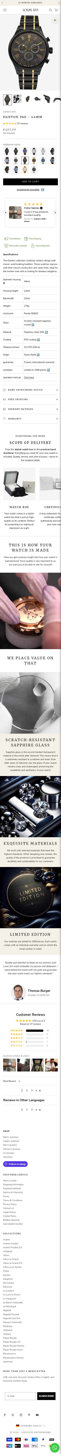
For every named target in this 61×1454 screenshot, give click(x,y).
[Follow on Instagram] (21, 1415)
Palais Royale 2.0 (11, 1341)
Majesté (7, 1310)
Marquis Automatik (12, 1322)
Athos (6, 1255)
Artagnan (8, 1251)
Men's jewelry (10, 1144)
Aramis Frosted (10, 1243)
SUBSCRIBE (46, 1396)
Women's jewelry (11, 1149)
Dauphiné (8, 1278)
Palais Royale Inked (13, 1349)
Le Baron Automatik (13, 1302)
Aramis (6, 1239)
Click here (29, 377)
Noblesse (8, 1330)
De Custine (8, 1282)
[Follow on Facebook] (4, 1415)
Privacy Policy (10, 1204)
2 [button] (27, 1090)
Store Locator (10, 1180)
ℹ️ (32, 324)
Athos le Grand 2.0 (12, 1263)
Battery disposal (11, 1219)
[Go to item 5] (47, 98)
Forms (6, 1196)
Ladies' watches (11, 1141)
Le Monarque (9, 1306)
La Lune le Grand (11, 1294)
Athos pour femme (12, 1267)
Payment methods (12, 1188)
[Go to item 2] (17, 98)
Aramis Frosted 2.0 (12, 1247)
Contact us (8, 1208)
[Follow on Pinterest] (29, 1415)
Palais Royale (10, 1337)
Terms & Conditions (13, 1200)
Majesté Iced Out (11, 1318)
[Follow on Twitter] (12, 1415)
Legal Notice (9, 1212)
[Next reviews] (55, 213)
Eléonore (7, 1286)
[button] (10, 123)
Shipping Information (13, 1184)
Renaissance (9, 1353)
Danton (6, 1275)
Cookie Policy (9, 1216)
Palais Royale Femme (13, 1345)
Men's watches (10, 1137)
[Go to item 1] (7, 99)
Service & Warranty (13, 1192)
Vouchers (8, 1156)
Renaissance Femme (13, 1357)
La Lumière (8, 1290)
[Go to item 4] (37, 98)
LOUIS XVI (9, 112)
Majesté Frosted (11, 1314)
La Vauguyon (9, 1298)
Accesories (8, 1152)
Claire (6, 1270)
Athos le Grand (10, 1259)
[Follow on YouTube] (37, 1415)
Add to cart (30, 181)
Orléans (7, 1334)
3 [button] (32, 1090)
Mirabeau (7, 1326)
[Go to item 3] (27, 98)
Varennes (8, 1361)
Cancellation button (13, 1223)
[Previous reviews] (6, 213)
